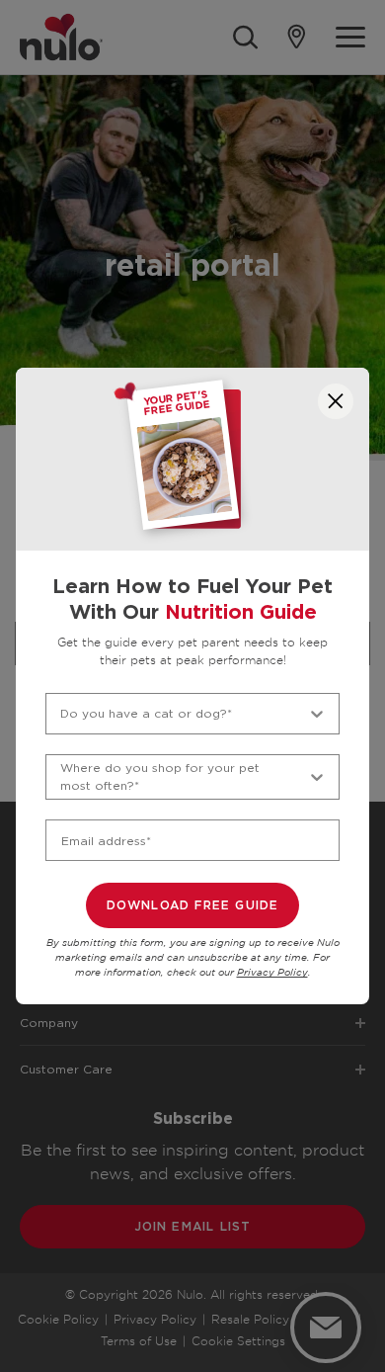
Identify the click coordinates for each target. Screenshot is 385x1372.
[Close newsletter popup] (335, 401)
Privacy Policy (272, 973)
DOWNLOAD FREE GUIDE (193, 905)
